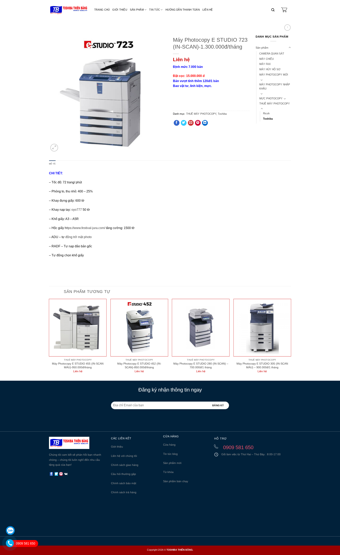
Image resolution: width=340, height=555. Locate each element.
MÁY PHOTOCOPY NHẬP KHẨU (274, 86)
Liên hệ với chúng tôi (124, 455)
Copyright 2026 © (170, 550)
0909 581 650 (25, 543)
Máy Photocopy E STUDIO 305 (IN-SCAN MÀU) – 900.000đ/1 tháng (262, 365)
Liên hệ (207, 9)
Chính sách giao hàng (124, 464)
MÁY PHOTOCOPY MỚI (273, 74)
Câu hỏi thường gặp (123, 474)
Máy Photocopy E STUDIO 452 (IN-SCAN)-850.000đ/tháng (139, 365)
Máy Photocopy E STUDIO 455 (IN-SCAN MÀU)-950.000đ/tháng (77, 365)
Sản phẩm (137, 9)
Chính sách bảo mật (123, 483)
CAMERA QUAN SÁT (271, 53)
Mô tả (52, 164)
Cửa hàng (169, 444)
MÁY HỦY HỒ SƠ (269, 69)
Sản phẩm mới (172, 463)
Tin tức (154, 9)
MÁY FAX (265, 64)
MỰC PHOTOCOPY (271, 98)
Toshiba (222, 113)
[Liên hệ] (6, 548)
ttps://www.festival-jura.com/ (86, 228)
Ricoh (266, 113)
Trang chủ (102, 9)
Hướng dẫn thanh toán (182, 9)
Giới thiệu (119, 9)
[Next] (291, 339)
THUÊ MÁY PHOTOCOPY (201, 113)
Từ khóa (168, 472)
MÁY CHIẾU (266, 58)
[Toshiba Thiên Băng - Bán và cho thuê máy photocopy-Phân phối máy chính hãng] (68, 10)
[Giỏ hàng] (284, 10)
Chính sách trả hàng (123, 492)
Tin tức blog (170, 453)
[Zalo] (10, 530)
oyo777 (76, 209)
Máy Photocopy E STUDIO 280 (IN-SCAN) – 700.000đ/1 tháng (200, 365)
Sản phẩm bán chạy (175, 481)
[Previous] (49, 339)
